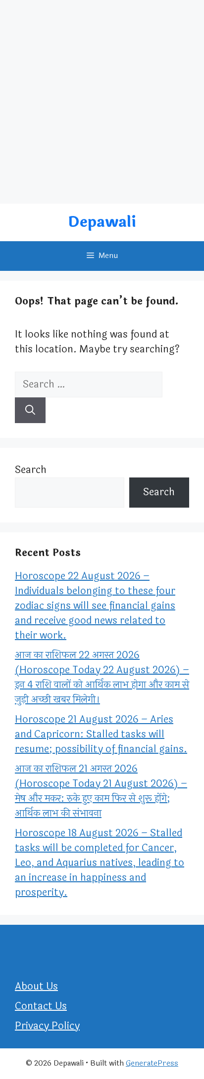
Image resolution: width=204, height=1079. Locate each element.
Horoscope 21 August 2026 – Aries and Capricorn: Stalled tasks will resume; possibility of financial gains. (101, 734)
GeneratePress (152, 1063)
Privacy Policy (47, 1026)
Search (31, 469)
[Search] (30, 410)
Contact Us (41, 1006)
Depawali (102, 222)
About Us (36, 986)
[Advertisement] (102, 102)
